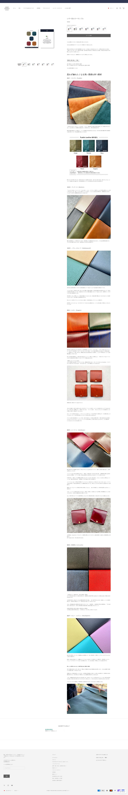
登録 (7, 776)
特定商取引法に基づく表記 (57, 776)
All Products (54, 757)
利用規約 (54, 772)
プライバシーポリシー (56, 770)
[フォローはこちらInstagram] (8, 785)
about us (54, 759)
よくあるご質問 (68, 8)
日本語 (15, 790)
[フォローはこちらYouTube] (12, 785)
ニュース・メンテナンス (57, 8)
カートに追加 (89, 35)
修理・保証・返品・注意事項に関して (59, 765)
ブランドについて (46, 8)
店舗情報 (38, 8)
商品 (19, 8)
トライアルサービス (56, 763)
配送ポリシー (54, 774)
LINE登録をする (6, 761)
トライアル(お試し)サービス (28, 8)
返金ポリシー (54, 767)
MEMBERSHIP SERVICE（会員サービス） (60, 761)
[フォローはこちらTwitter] (4, 785)
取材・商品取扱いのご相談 (57, 778)
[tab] (73, 60)
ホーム (14, 8)
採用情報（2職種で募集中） (57, 780)
